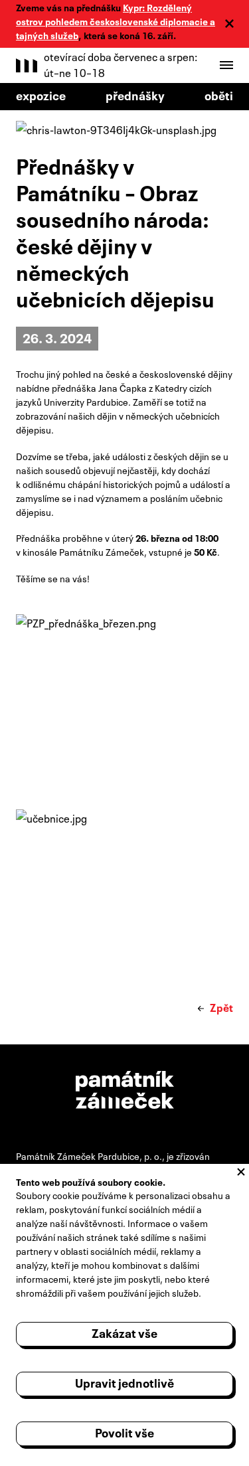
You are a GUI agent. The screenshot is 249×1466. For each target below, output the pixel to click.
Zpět (221, 1007)
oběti (219, 94)
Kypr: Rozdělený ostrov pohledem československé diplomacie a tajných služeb (115, 20)
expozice (41, 94)
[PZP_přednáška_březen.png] (124, 695)
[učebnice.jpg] (124, 890)
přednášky (135, 94)
